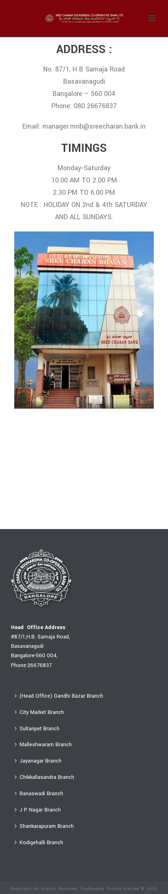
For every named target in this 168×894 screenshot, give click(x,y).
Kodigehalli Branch (41, 842)
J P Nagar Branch (40, 810)
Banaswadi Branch (41, 793)
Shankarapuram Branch (47, 826)
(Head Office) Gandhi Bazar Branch (61, 696)
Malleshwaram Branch (46, 744)
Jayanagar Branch (41, 761)
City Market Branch (42, 712)
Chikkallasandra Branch (47, 777)
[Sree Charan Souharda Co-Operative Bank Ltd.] (84, 18)
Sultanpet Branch (40, 728)
